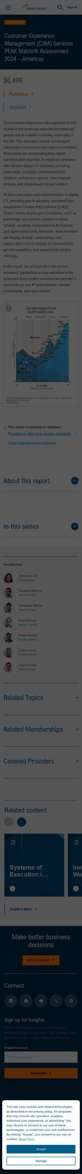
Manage (41, 1161)
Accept (41, 1149)
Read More (26, 1139)
